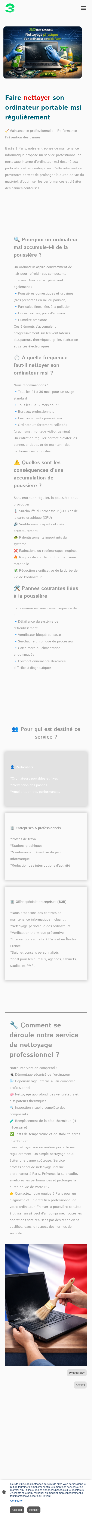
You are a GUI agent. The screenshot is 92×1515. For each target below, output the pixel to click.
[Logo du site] (10, 8)
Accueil (80, 1385)
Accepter (17, 1509)
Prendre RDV (77, 1372)
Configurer (16, 1500)
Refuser (34, 1509)
